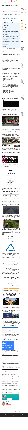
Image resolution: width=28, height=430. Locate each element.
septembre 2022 (22, 68)
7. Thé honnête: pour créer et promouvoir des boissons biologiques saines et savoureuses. (10, 36)
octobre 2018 (22, 112)
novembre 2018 (22, 111)
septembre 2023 (22, 62)
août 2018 (22, 114)
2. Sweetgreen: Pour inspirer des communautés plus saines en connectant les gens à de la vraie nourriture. (10, 30)
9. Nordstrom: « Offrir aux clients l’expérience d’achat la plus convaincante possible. (10, 37)
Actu (14, 2)
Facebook (4, 65)
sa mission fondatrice (8, 318)
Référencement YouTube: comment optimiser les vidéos (21, 2)
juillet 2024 (22, 52)
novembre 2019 (22, 98)
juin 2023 (22, 65)
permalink (11, 409)
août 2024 (22, 51)
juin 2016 (22, 115)
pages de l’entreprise (7, 215)
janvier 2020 (22, 96)
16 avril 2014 (9, 166)
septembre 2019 (22, 100)
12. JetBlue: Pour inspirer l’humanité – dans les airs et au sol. (8, 42)
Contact (14, 415)
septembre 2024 (22, 50)
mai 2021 (22, 80)
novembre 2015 (22, 116)
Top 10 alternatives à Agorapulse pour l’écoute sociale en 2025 (23, 12)
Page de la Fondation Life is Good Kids (10, 112)
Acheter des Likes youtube (10, 2)
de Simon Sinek (7, 167)
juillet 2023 (22, 64)
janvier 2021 (22, 84)
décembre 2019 (22, 97)
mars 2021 (22, 82)
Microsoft (4, 60)
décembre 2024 (22, 47)
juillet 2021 (22, 78)
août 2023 (22, 63)
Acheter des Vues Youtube (5, 2)
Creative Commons (4, 58)
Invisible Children (6, 374)
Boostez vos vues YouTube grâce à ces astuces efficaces (23, 16)
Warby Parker (12, 198)
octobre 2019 (22, 99)
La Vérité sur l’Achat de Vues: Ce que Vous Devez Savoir (23, 10)
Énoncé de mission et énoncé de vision (5, 25)
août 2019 (22, 101)
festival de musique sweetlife (10, 133)
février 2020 (22, 95)
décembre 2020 (22, 85)
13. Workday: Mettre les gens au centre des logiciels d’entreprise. (8, 43)
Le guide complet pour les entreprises (5, 411)
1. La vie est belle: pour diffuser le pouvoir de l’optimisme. (7, 29)
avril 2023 (22, 67)
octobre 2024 (22, 49)
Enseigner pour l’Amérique (5, 57)
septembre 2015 (22, 117)
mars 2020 (22, 94)
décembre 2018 (22, 110)
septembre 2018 (22, 113)
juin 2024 (22, 53)
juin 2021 (22, 79)
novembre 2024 (22, 48)
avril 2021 (22, 81)
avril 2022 (22, 69)
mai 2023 (22, 66)
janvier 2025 (22, 46)
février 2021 (22, 83)
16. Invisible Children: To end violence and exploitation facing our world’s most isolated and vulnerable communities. (10, 46)
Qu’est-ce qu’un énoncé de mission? (5, 27)
